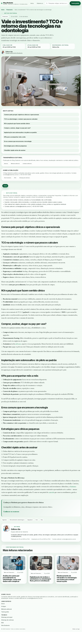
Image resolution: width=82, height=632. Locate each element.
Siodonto (73, 486)
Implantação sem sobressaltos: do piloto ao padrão (20, 132)
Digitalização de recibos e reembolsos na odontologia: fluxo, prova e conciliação (40, 579)
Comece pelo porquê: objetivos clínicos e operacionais (21, 114)
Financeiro (9, 9)
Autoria (6, 163)
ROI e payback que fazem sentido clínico (17, 123)
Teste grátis (75, 3)
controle (51, 492)
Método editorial (15, 163)
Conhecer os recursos (11, 511)
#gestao (4, 519)
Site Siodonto (7, 177)
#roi (37, 519)
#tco (42, 519)
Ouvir (5, 186)
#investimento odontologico (17, 519)
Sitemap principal (6, 617)
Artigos (3, 606)
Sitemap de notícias (24, 177)
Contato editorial (27, 163)
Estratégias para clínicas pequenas (15, 146)
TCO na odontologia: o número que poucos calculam (20, 119)
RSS (15, 177)
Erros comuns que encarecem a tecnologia (17, 141)
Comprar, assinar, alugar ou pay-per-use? (17, 128)
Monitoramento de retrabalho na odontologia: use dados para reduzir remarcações (67, 578)
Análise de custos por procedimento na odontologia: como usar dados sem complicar (12, 578)
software (18, 344)
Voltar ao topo (76, 629)
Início (32, 3)
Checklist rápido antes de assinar (14, 150)
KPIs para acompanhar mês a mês (15, 137)
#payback (30, 519)
